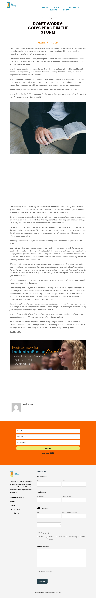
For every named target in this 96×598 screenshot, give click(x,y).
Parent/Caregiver (72, 537)
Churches (74, 7)
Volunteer (60, 537)
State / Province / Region (69, 512)
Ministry (58, 7)
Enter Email (40, 496)
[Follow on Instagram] (14, 513)
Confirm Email (66, 496)
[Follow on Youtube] (18, 513)
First (38, 480)
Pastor (40, 537)
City (38, 512)
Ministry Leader (50, 538)
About (45, 7)
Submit (42, 581)
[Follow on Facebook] (11, 513)
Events (53, 10)
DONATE (66, 10)
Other (84, 537)
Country (39, 521)
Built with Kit (48, 453)
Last (63, 480)
